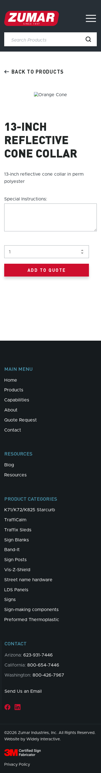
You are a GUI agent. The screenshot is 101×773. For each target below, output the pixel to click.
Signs (10, 599)
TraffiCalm (15, 520)
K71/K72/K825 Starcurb (29, 510)
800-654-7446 (43, 665)
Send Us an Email (23, 691)
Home (10, 380)
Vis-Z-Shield (17, 570)
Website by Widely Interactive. (32, 739)
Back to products (38, 71)
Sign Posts (15, 560)
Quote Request (20, 420)
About (10, 410)
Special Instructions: (25, 199)
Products (13, 390)
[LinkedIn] (17, 707)
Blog (9, 465)
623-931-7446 (38, 655)
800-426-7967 (48, 675)
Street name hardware (28, 580)
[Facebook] (7, 707)
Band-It (12, 549)
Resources (15, 475)
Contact (12, 430)
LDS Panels (16, 590)
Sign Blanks (16, 540)
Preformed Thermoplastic (31, 619)
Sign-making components (31, 609)
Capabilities (16, 400)
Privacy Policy (17, 765)
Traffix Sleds (17, 530)
